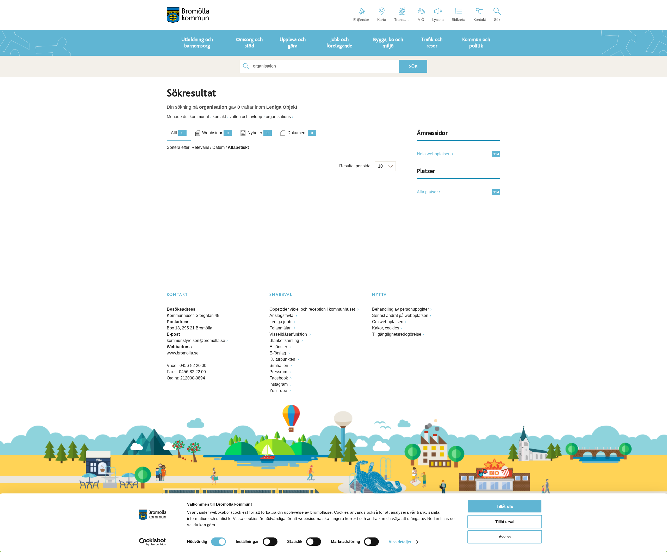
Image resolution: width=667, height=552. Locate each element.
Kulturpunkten (282, 359)
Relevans (200, 147)
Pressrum (278, 372)
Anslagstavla (281, 315)
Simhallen (279, 365)
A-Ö (421, 19)
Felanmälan (281, 328)
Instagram (279, 384)
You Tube (278, 390)
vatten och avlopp (246, 116)
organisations (278, 116)
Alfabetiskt (238, 147)
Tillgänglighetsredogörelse (396, 334)
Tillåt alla (505, 506)
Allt (177, 133)
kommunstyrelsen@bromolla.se (196, 340)
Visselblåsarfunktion (288, 334)
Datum (218, 147)
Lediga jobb (280, 322)
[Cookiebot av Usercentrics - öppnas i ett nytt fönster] (152, 542)
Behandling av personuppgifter (400, 309)
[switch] (270, 541)
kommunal (199, 116)
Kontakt (479, 19)
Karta (381, 19)
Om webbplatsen (387, 322)
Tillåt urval (504, 521)
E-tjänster (361, 19)
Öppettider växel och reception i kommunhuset (312, 309)
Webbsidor (215, 133)
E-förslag (278, 353)
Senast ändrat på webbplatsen (400, 315)
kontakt (219, 116)
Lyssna (438, 19)
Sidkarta (458, 19)
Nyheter (258, 133)
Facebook (279, 378)
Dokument (300, 133)
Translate (402, 19)
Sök (497, 19)
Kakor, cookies (385, 328)
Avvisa (505, 537)
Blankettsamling (284, 340)
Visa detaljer (400, 541)
